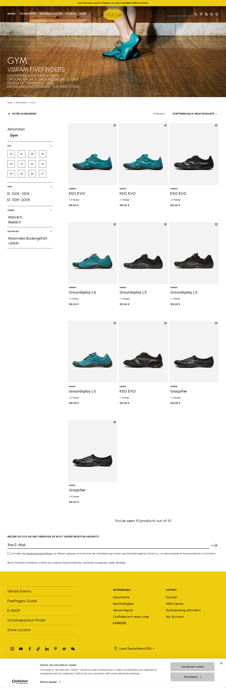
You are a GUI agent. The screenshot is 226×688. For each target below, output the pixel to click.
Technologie (27, 13)
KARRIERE (120, 623)
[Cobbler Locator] (206, 14)
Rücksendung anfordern (183, 610)
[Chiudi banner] (221, 663)
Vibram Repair (123, 610)
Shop (83, 13)
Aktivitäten (21, 102)
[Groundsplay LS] (92, 253)
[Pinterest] (55, 648)
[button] (134, 648)
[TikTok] (38, 648)
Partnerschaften (51, 13)
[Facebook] (30, 648)
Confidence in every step (131, 616)
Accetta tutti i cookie (193, 666)
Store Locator (19, 630)
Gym (33, 102)
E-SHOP (13, 610)
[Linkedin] (47, 648)
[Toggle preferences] (217, 14)
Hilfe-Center (175, 604)
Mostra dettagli (48, 682)
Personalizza (191, 676)
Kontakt (171, 597)
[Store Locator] (201, 14)
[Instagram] (12, 648)
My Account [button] (175, 616)
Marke (11, 13)
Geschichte (121, 597)
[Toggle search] (196, 14)
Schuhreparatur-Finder (26, 620)
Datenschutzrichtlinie (39, 553)
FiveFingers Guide (22, 601)
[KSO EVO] (92, 154)
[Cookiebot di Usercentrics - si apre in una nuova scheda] (19, 682)
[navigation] (46, 14)
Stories (71, 13)
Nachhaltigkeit (123, 604)
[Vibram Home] (113, 14)
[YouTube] (21, 648)
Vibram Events (19, 591)
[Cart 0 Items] (211, 14)
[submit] (214, 545)
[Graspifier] (194, 352)
